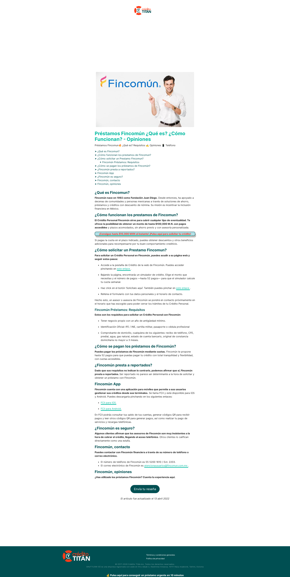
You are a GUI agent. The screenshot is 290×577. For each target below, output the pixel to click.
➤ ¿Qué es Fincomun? (107, 151)
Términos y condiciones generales (160, 555)
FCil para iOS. (108, 402)
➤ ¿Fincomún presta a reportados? (115, 169)
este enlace (124, 268)
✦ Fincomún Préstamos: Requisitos (119, 162)
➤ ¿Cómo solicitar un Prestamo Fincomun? (119, 158)
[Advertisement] (145, 46)
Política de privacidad (155, 558)
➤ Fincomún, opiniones (108, 183)
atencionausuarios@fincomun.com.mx (166, 465)
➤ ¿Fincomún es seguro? (109, 176)
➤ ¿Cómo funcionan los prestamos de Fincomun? (123, 154)
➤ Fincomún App (104, 173)
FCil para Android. (111, 408)
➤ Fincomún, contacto (107, 180)
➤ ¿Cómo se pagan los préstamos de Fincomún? (122, 165)
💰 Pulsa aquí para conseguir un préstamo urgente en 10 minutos (145, 575)
